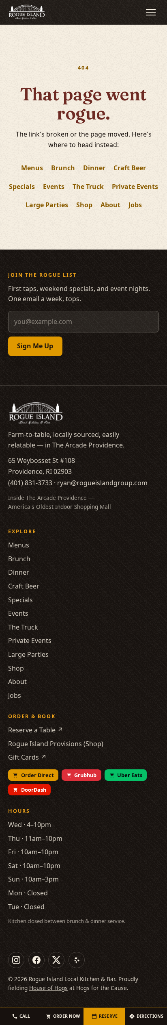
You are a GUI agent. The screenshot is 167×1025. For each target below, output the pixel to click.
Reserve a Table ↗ (35, 729)
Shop (84, 204)
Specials (22, 186)
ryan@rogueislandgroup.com (102, 482)
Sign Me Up (35, 345)
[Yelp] (77, 960)
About (110, 204)
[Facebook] (36, 960)
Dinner (94, 167)
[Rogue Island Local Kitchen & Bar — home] (26, 12)
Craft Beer (129, 167)
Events (53, 186)
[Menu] (151, 12)
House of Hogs (48, 988)
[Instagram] (16, 960)
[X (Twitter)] (56, 960)
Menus (32, 167)
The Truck (88, 186)
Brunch (63, 167)
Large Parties (47, 204)
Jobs (135, 204)
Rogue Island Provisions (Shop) (55, 743)
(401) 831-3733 (30, 482)
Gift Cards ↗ (27, 757)
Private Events (135, 186)
